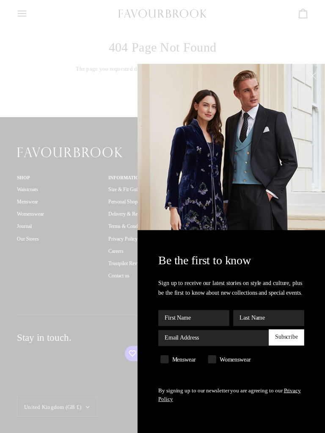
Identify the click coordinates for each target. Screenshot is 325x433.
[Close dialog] (313, 75)
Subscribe (286, 337)
